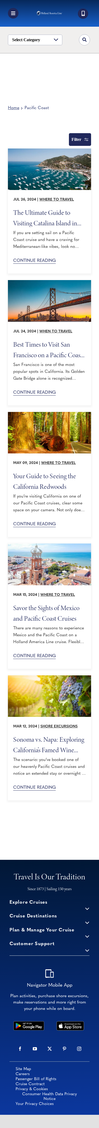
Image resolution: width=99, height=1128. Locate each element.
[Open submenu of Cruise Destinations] (87, 922)
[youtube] (35, 1049)
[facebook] (20, 1049)
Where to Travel (56, 200)
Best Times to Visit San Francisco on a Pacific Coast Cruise (47, 349)
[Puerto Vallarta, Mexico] (49, 546)
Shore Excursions (59, 726)
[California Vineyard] (49, 677)
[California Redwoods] (49, 414)
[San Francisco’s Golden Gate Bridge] (49, 282)
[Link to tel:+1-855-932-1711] (83, 13)
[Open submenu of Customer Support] (87, 950)
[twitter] (50, 1049)
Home (13, 108)
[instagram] (79, 1049)
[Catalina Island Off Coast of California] (49, 150)
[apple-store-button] (70, 1023)
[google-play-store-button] (29, 1023)
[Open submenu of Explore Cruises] (87, 908)
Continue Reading (34, 261)
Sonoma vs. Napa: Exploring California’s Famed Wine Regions (48, 744)
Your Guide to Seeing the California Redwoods (44, 481)
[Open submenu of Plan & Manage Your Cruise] (87, 936)
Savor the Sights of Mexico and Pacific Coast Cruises (46, 613)
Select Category (26, 40)
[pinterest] (64, 1049)
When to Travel (55, 331)
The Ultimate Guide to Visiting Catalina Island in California (45, 217)
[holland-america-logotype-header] (49, 13)
